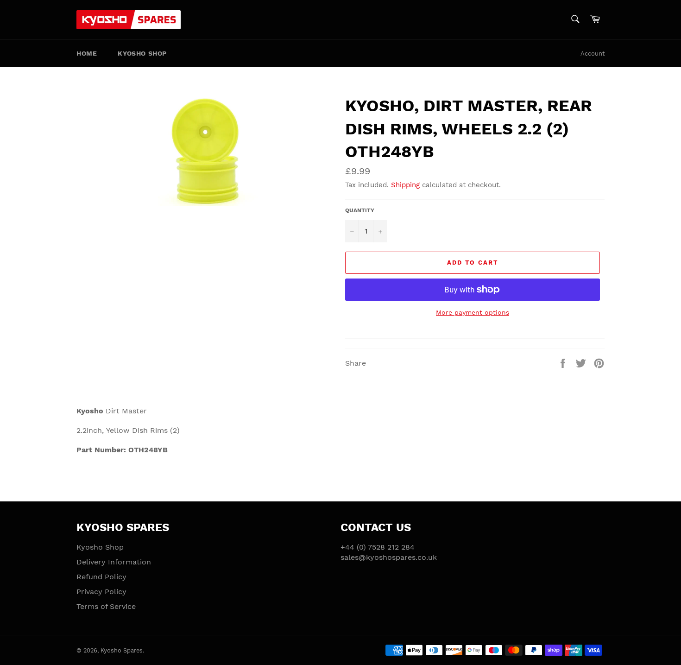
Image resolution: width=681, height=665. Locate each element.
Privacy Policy (101, 591)
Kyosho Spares (122, 650)
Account (592, 53)
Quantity (359, 210)
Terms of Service (106, 606)
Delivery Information (113, 561)
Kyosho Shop (142, 53)
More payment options (472, 312)
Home (86, 53)
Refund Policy (101, 576)
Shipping (405, 185)
